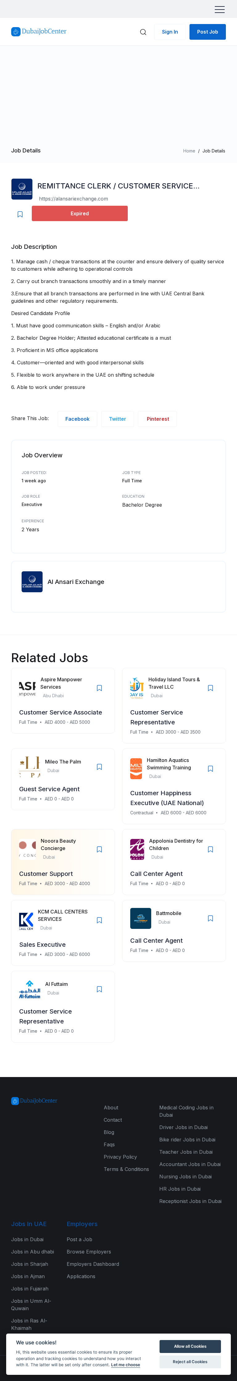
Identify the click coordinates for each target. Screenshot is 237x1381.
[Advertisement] (118, 99)
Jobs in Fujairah (29, 1289)
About (111, 1107)
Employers (82, 1224)
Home (189, 150)
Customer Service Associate (60, 712)
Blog (109, 1132)
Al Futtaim (56, 984)
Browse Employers (89, 1252)
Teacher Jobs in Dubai (186, 1152)
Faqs (109, 1144)
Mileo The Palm (63, 762)
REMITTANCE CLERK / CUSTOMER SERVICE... (118, 185)
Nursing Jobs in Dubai (185, 1176)
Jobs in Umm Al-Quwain (31, 1304)
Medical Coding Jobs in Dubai (186, 1111)
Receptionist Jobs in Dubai (190, 1201)
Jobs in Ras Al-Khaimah (29, 1324)
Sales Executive (42, 944)
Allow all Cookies (190, 1346)
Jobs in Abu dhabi (32, 1252)
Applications (81, 1276)
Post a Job (79, 1239)
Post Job (207, 32)
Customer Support (46, 873)
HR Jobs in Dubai (180, 1189)
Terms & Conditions (126, 1169)
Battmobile (168, 913)
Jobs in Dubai (27, 1239)
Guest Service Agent (49, 789)
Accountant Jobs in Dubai (190, 1164)
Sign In (170, 32)
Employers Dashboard (93, 1264)
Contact (113, 1120)
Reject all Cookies (190, 1361)
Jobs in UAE (29, 1224)
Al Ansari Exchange (76, 581)
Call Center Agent (156, 873)
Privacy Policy (120, 1157)
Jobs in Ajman (28, 1276)
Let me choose (125, 1364)
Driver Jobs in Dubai (183, 1127)
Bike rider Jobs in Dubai (187, 1139)
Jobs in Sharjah (29, 1264)
